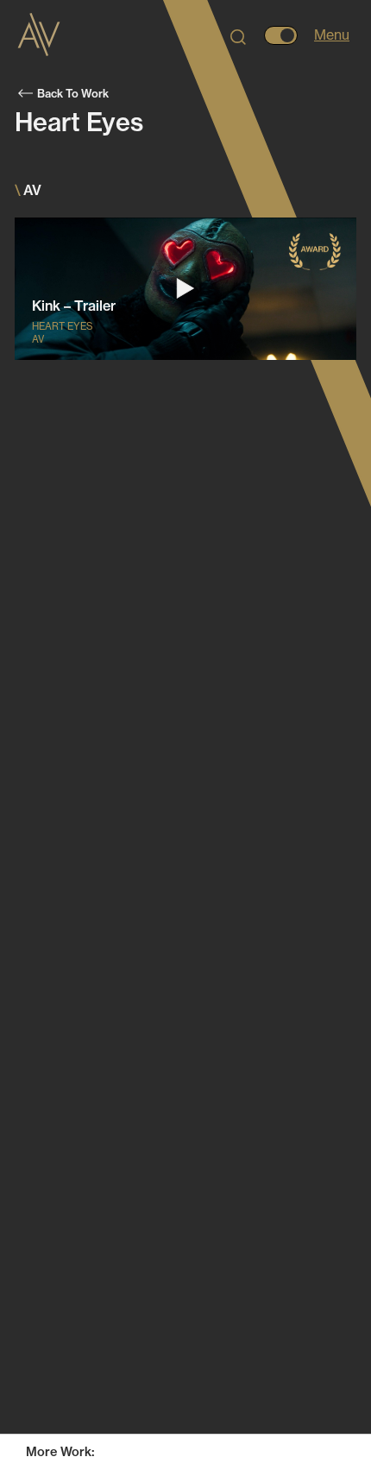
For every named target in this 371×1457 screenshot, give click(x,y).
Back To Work (73, 93)
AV (186, 1423)
